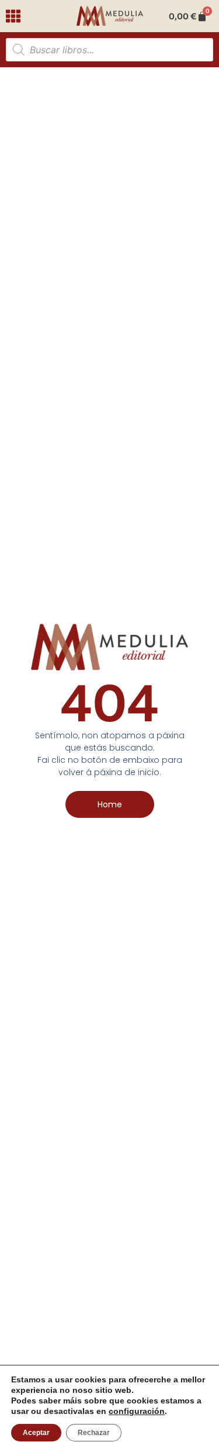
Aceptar (36, 1433)
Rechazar (94, 1433)
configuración (137, 1411)
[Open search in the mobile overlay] (109, 49)
